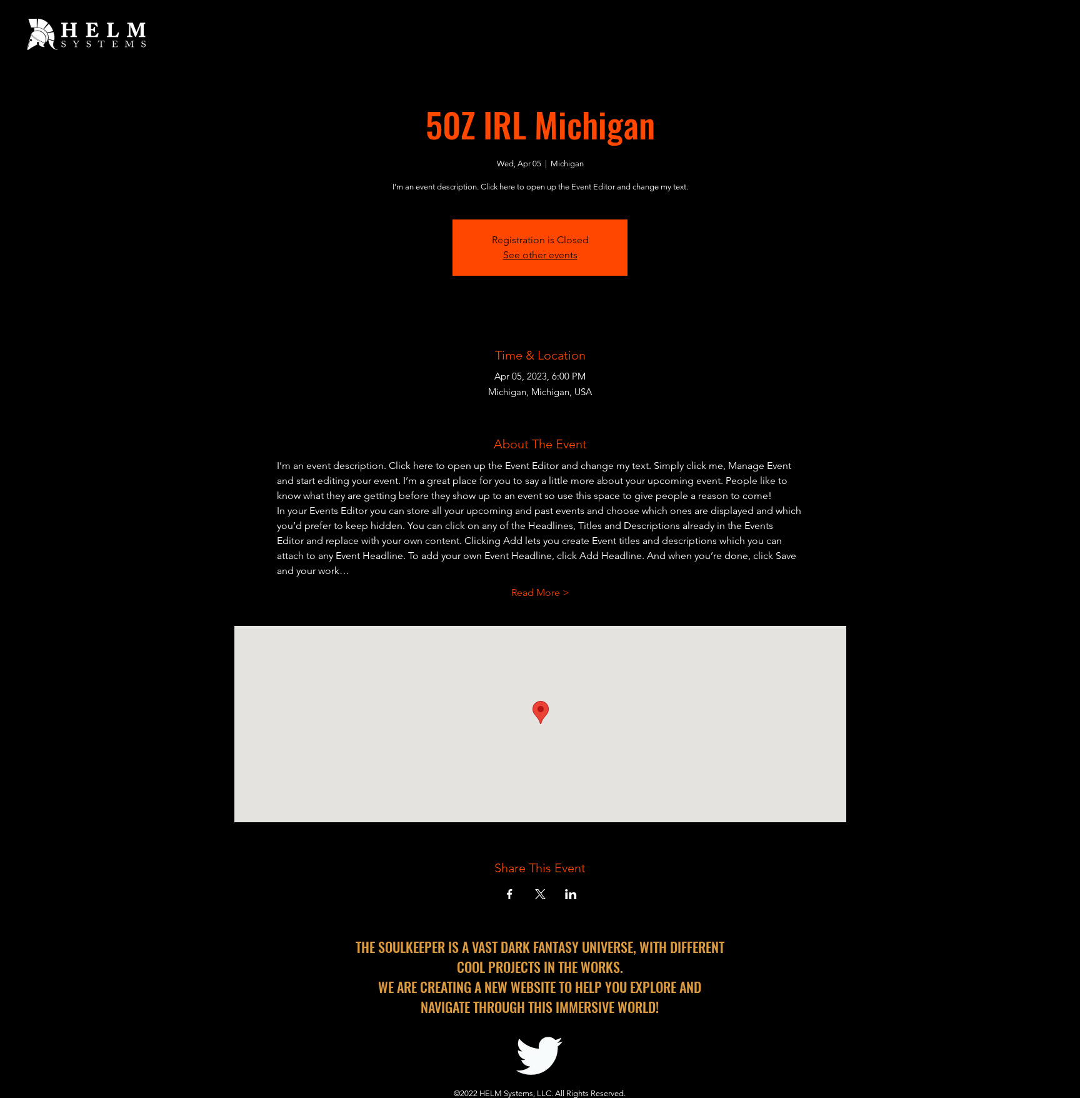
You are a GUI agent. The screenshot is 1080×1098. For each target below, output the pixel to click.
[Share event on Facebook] (510, 894)
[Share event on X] (540, 894)
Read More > (540, 592)
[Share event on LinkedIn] (571, 894)
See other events (540, 255)
